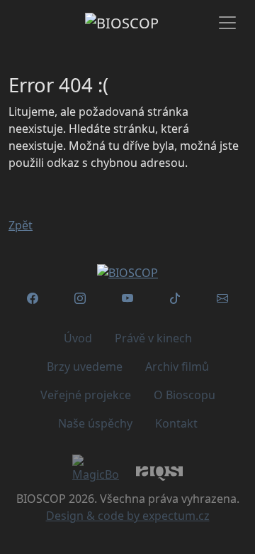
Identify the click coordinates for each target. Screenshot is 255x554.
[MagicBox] (95, 469)
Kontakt (176, 423)
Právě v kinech (153, 338)
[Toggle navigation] (227, 22)
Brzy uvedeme (85, 366)
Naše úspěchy (95, 423)
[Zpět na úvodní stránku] (127, 273)
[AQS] (159, 472)
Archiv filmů (177, 366)
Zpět (20, 225)
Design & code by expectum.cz (128, 515)
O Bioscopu (184, 395)
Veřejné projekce (85, 395)
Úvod (78, 338)
